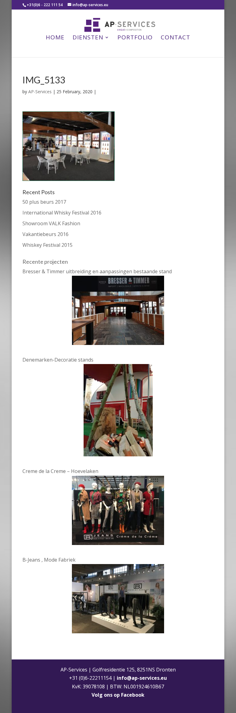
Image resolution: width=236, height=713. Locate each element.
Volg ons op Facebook (118, 694)
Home (55, 38)
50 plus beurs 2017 (44, 201)
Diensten (88, 38)
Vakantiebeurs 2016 (45, 234)
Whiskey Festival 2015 (47, 245)
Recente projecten (45, 261)
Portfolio (135, 38)
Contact (175, 38)
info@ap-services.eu (142, 678)
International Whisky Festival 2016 (61, 212)
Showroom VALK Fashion (51, 223)
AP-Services (40, 91)
